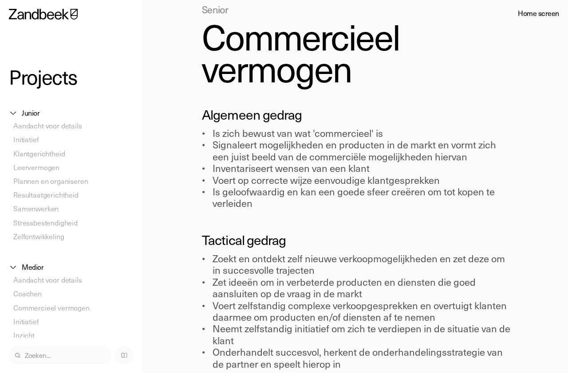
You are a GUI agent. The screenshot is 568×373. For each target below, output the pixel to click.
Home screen (538, 13)
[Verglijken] (124, 355)
